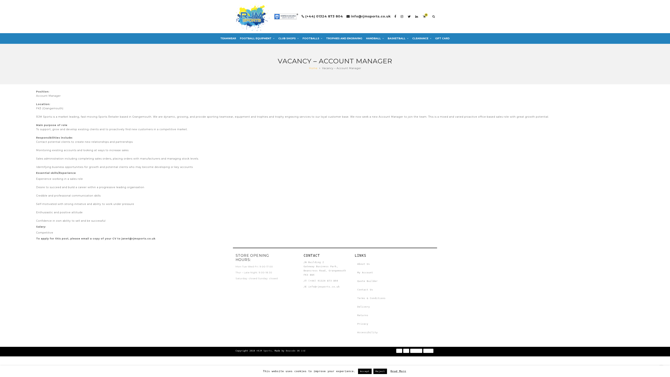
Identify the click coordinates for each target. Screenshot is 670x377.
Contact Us (365, 289)
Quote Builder (367, 281)
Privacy (362, 324)
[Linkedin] (416, 16)
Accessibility (367, 332)
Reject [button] (380, 371)
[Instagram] (402, 16)
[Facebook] (395, 16)
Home (313, 68)
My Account (365, 272)
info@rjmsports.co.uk (371, 16)
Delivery (363, 306)
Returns (362, 315)
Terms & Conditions (371, 298)
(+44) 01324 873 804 (324, 16)
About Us (363, 264)
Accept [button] (365, 371)
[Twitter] (409, 16)
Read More (398, 371)
